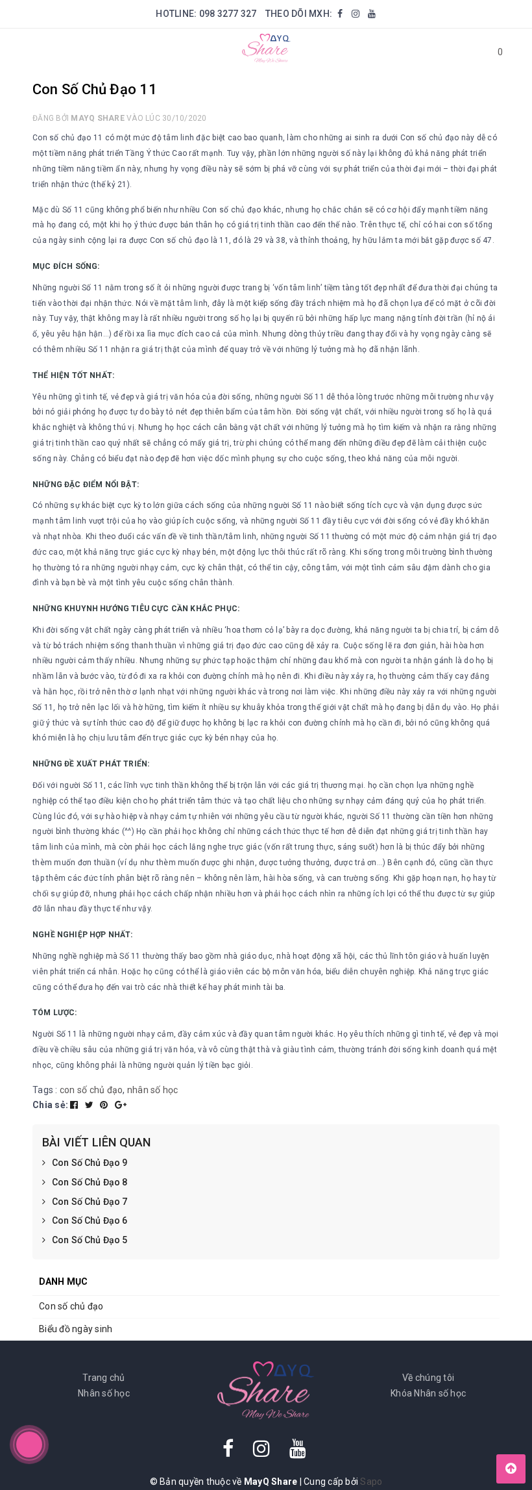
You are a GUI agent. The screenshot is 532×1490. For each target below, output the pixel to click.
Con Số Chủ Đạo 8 (89, 1182)
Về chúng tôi (428, 1377)
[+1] (121, 1105)
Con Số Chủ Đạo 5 (89, 1240)
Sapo (371, 1481)
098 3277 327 (228, 13)
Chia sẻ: (50, 1105)
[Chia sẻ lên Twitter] (90, 1105)
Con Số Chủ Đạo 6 (89, 1220)
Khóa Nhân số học (428, 1393)
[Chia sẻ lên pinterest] (105, 1105)
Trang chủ (103, 1377)
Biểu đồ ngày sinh (75, 1329)
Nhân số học (104, 1393)
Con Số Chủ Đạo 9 (89, 1162)
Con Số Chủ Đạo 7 (89, 1201)
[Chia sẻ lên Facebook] (75, 1105)
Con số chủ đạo (71, 1306)
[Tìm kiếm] (462, 52)
